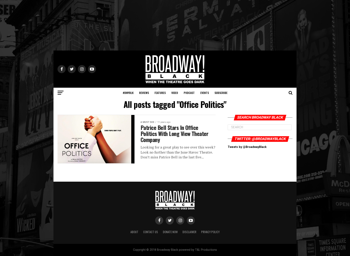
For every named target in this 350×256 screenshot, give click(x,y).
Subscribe (220, 93)
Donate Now (170, 232)
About (134, 232)
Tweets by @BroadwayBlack (247, 147)
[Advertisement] (175, 25)
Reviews (144, 93)
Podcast (189, 93)
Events (204, 93)
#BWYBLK (128, 93)
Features (160, 93)
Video (174, 93)
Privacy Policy (210, 232)
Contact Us (150, 232)
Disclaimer (189, 232)
